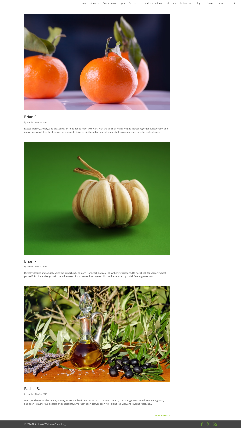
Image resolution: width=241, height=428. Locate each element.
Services (133, 3)
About (94, 3)
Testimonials (186, 3)
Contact (210, 3)
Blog (198, 3)
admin (30, 122)
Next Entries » (162, 415)
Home (84, 3)
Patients (170, 3)
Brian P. (31, 261)
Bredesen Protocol (153, 3)
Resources (223, 3)
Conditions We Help (113, 3)
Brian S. (30, 116)
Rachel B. (32, 388)
